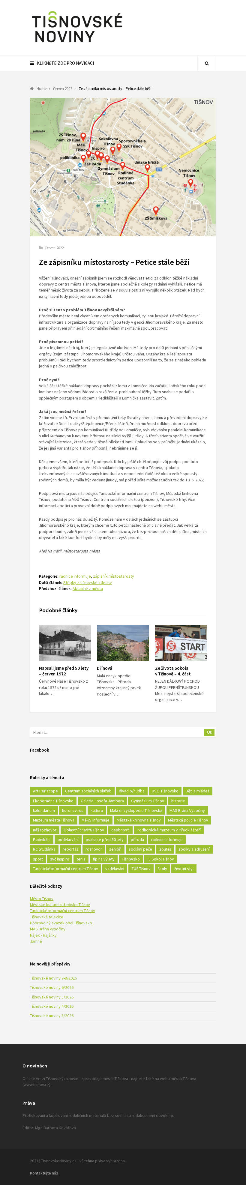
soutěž (165, 849)
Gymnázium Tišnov (147, 800)
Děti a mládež (197, 791)
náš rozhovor (44, 830)
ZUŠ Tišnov (141, 868)
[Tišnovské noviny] (77, 43)
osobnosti (120, 830)
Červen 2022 (54, 247)
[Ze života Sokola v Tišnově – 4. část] (181, 643)
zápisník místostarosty (113, 576)
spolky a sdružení (194, 849)
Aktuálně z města (88, 588)
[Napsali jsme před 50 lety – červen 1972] (65, 643)
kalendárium (44, 810)
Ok (209, 732)
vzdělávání (114, 868)
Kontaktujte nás (44, 1173)
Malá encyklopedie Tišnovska (136, 810)
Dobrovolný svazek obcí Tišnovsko (61, 923)
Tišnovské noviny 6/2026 (52, 987)
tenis (81, 859)
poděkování (68, 839)
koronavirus (72, 810)
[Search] (206, 63)
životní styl (184, 868)
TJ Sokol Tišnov (160, 859)
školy (162, 868)
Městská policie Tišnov (188, 820)
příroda (137, 839)
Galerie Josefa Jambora (102, 800)
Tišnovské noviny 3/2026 (52, 1015)
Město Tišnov (41, 898)
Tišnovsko (131, 859)
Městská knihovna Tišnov (139, 820)
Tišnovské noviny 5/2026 (52, 997)
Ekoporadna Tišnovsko (53, 800)
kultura (97, 810)
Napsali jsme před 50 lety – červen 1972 (63, 671)
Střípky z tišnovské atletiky (87, 582)
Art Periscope (45, 791)
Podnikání (41, 839)
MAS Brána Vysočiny (187, 810)
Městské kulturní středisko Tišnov (60, 904)
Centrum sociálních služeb (88, 791)
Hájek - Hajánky (43, 935)
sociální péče (140, 849)
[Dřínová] (123, 643)
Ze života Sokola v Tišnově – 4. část (173, 671)
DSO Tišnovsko (165, 791)
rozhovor (94, 849)
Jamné (36, 941)
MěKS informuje (96, 820)
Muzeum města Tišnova (53, 820)
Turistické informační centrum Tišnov (65, 868)
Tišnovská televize (46, 917)
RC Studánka (44, 849)
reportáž (70, 849)
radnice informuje (75, 576)
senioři (115, 849)
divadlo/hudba (132, 791)
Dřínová (104, 668)
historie (178, 800)
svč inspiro (59, 859)
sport (38, 859)
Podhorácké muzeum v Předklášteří (169, 830)
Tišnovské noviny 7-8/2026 (53, 978)
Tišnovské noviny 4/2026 (52, 1006)
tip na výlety (104, 859)
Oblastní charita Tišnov (84, 830)
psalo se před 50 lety (105, 839)
